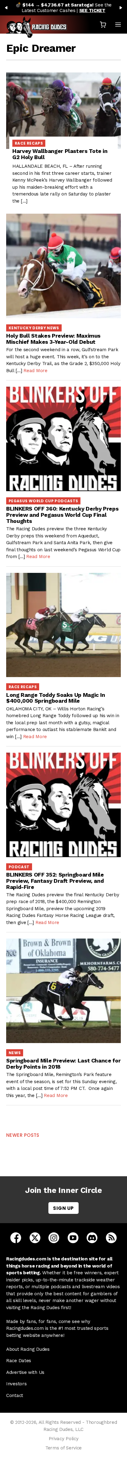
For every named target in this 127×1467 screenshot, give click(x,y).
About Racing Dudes (28, 1349)
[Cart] (103, 24)
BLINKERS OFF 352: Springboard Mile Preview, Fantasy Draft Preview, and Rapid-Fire (55, 880)
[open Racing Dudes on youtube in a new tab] (73, 1237)
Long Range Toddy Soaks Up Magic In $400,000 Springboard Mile (55, 698)
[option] (63, 8)
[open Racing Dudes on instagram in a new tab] (53, 1237)
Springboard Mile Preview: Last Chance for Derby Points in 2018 (63, 1063)
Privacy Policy (64, 1438)
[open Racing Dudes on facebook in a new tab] (15, 1237)
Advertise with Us (25, 1372)
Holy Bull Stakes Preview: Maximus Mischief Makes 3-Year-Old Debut (53, 338)
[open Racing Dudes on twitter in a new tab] (35, 1237)
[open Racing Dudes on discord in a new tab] (92, 1237)
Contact (14, 1395)
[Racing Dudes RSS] (111, 1237)
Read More (35, 370)
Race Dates (18, 1360)
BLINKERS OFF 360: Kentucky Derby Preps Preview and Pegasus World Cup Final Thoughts (62, 514)
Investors (16, 1384)
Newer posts (22, 1135)
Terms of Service (63, 1448)
